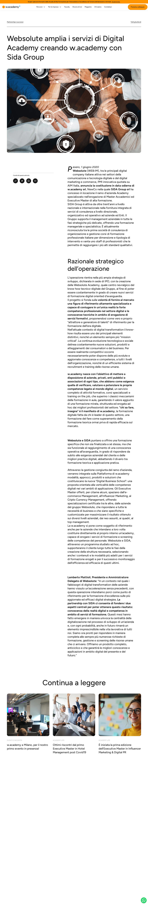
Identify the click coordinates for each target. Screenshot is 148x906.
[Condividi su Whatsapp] (28, 180)
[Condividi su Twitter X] (22, 180)
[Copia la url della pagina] (15, 180)
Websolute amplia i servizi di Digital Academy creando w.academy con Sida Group (65, 47)
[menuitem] (41, 7)
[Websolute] (11, 7)
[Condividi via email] (35, 180)
